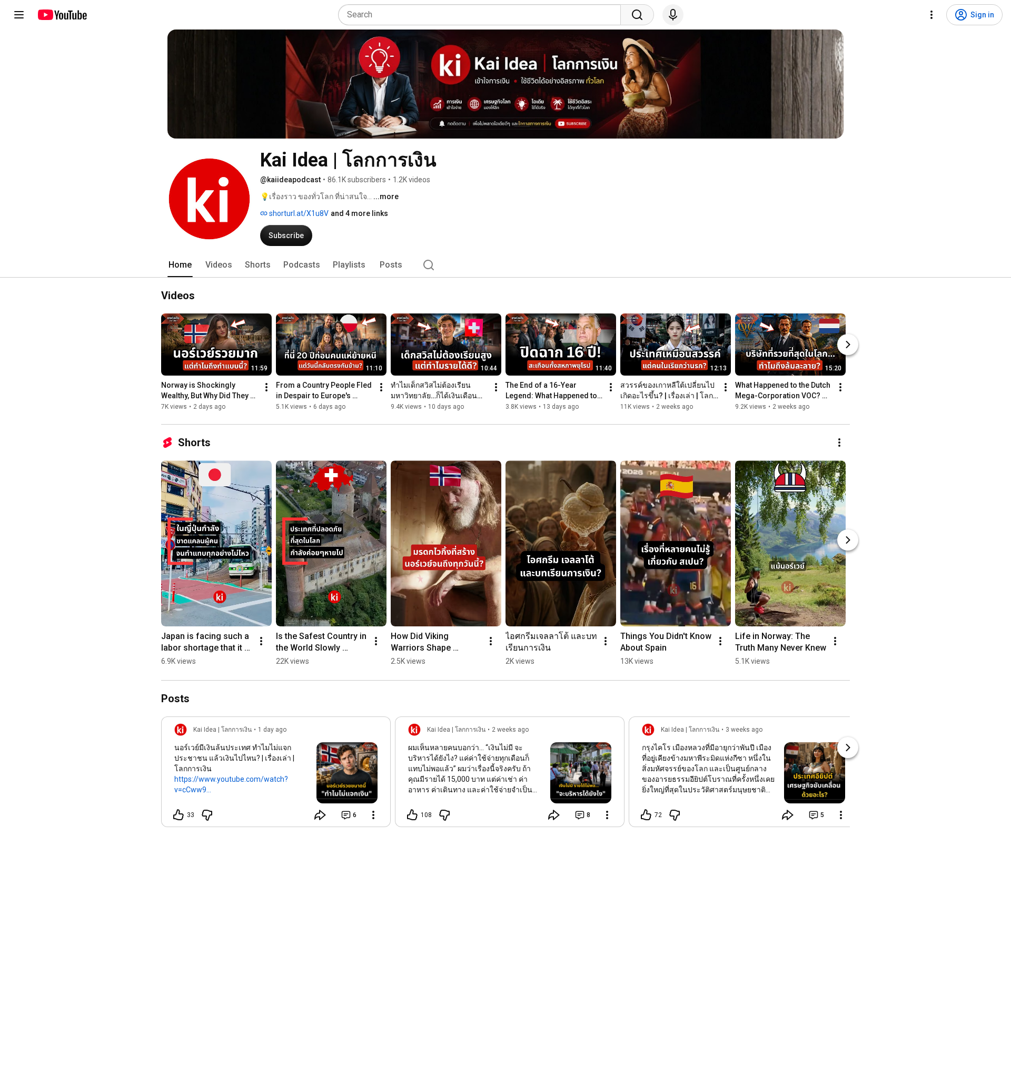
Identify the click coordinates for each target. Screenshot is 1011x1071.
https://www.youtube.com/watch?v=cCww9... (231, 784)
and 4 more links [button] (359, 213)
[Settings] (931, 14)
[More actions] (266, 387)
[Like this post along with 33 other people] (178, 815)
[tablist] (505, 265)
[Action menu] (373, 815)
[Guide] (19, 14)
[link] (276, 775)
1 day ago (272, 729)
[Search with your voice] (672, 14)
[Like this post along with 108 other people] (412, 815)
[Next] (847, 344)
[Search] (637, 14)
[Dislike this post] (207, 815)
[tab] (180, 265)
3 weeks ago (744, 729)
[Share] (320, 815)
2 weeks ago (510, 729)
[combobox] (482, 14)
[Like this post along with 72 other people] (646, 815)
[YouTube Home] (61, 15)
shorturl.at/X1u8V (298, 213)
